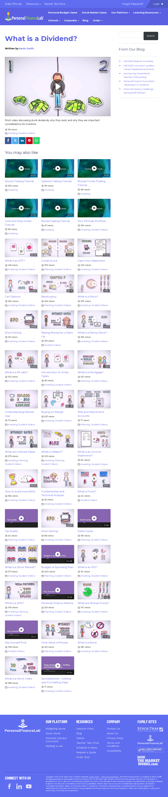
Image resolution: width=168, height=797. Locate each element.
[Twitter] (15, 140)
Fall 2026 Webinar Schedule (138, 61)
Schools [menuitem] (53, 20)
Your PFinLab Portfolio (92, 221)
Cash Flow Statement (91, 260)
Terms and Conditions (110, 777)
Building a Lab (54, 746)
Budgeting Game (55, 728)
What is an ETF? (15, 260)
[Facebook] (8, 140)
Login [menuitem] (156, 3)
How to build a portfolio (20, 491)
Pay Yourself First (15, 642)
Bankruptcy (48, 296)
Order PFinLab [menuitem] (13, 3)
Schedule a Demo (86, 747)
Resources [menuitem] (32, 3)
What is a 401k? (14, 603)
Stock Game (53, 733)
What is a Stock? (88, 296)
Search (151, 35)
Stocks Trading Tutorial (19, 181)
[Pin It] (29, 140)
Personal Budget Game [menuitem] (62, 12)
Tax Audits (11, 531)
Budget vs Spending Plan (57, 567)
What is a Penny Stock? (92, 332)
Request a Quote (86, 752)
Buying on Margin (52, 411)
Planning (49, 269)
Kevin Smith (26, 48)
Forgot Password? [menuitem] (132, 3)
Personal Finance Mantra (57, 603)
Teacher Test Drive (87, 742)
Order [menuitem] (96, 20)
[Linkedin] (22, 140)
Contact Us (113, 728)
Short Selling (13, 332)
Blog (79, 733)
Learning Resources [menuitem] (145, 12)
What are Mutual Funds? (93, 603)
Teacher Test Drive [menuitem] (54, 3)
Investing (13, 133)
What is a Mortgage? (91, 372)
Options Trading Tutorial (56, 181)
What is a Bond (87, 642)
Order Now (83, 757)
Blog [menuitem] (85, 20)
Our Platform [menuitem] (119, 12)
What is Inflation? (52, 451)
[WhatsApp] (36, 140)
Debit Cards (85, 531)
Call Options (12, 296)
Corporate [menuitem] (70, 20)
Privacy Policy (115, 738)
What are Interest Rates (20, 451)
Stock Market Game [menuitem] (94, 12)
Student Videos (27, 133)
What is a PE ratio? (16, 372)
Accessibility (114, 750)
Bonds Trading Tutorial (55, 221)
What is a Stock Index (18, 678)
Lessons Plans (85, 728)
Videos (80, 738)
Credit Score (49, 260)
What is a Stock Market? (20, 567)
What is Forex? (87, 491)
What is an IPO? (87, 567)
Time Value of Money (54, 642)
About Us (112, 733)
